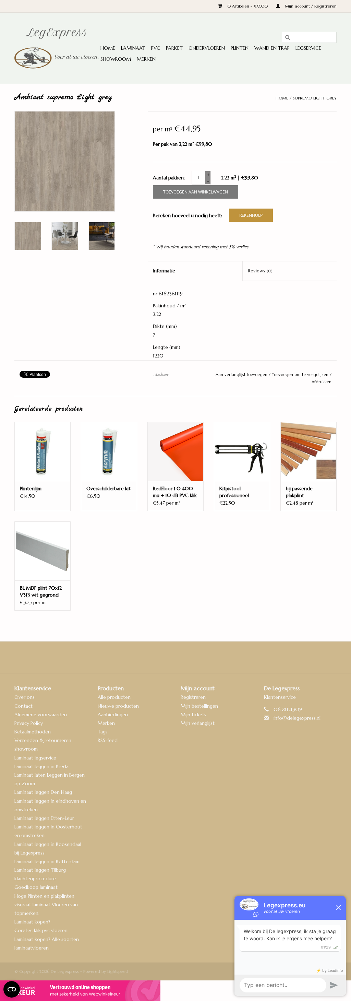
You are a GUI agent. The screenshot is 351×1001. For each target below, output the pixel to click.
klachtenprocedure (35, 878)
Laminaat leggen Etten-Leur (44, 818)
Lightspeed (117, 971)
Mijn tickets (193, 714)
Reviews (260, 271)
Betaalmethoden (32, 732)
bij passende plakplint (299, 491)
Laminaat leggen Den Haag (43, 792)
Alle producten (114, 697)
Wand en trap (272, 48)
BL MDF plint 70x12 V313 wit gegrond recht (41, 591)
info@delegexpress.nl (297, 718)
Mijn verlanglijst (198, 723)
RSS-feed (108, 740)
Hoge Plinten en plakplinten (44, 896)
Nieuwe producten (118, 706)
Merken (146, 59)
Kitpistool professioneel (234, 491)
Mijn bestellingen (199, 706)
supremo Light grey (315, 98)
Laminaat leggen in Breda (41, 766)
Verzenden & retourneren (42, 740)
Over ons (24, 697)
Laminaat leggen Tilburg (40, 870)
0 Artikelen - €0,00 (247, 6)
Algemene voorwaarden (40, 714)
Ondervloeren (207, 48)
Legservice (308, 48)
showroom (26, 749)
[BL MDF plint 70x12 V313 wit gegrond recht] (42, 550)
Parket (174, 48)
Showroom (115, 59)
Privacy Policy (28, 723)
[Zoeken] (285, 38)
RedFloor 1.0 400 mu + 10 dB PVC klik (175, 491)
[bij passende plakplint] (308, 451)
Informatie (164, 271)
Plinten (240, 48)
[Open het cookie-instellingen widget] (11, 986)
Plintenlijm (30, 488)
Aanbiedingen (113, 714)
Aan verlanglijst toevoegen (242, 374)
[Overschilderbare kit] (109, 451)
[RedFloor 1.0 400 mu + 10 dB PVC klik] (175, 451)
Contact (23, 706)
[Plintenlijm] (42, 451)
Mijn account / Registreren (310, 6)
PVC (155, 48)
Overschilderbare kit (108, 488)
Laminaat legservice (35, 758)
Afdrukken (321, 381)
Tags (103, 732)
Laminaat (133, 48)
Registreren (193, 697)
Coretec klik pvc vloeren (41, 930)
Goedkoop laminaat (36, 887)
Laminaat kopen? (32, 922)
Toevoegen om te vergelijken (301, 374)
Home (107, 48)
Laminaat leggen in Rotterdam (47, 861)
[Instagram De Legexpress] (194, 657)
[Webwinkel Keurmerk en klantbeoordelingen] (175, 990)
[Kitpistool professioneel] (242, 451)
